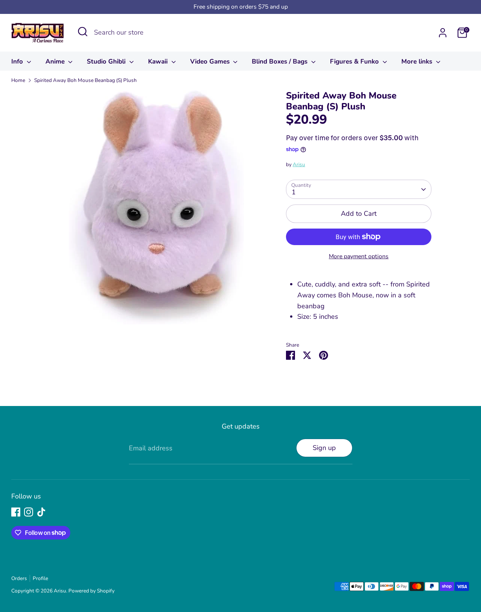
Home (18, 80)
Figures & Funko (355, 61)
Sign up (324, 447)
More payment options (359, 256)
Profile (40, 578)
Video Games (210, 61)
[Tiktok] (41, 512)
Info (18, 61)
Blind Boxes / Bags (280, 61)
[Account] (442, 32)
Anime (56, 61)
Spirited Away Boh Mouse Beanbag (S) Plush (85, 80)
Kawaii (158, 61)
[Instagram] (28, 512)
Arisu (299, 164)
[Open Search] (82, 31)
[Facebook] (15, 512)
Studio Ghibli (107, 61)
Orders (19, 578)
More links (417, 61)
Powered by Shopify (91, 590)
